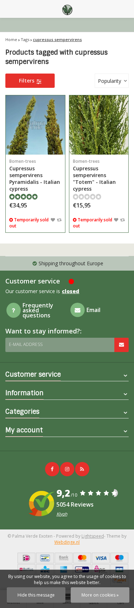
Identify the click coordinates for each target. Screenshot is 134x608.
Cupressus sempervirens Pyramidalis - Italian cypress (34, 175)
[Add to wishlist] (53, 219)
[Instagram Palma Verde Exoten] (67, 469)
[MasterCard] (82, 558)
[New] (82, 469)
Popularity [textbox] (109, 80)
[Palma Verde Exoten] (67, 9)
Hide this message (36, 595)
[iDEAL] (26, 558)
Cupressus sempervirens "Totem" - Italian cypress (94, 175)
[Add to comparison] (59, 219)
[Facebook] (52, 469)
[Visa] (101, 558)
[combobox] (112, 81)
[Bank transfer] (64, 558)
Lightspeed (92, 536)
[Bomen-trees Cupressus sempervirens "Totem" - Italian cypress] (99, 125)
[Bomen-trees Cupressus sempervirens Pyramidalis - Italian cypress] (35, 125)
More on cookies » (100, 595)
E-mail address (26, 344)
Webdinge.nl (67, 542)
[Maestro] (119, 558)
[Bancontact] (45, 558)
